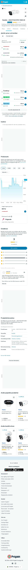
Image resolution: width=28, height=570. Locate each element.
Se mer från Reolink (5, 355)
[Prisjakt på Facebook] (12, 563)
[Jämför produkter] (25, 16)
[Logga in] (26, 2)
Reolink (13, 333)
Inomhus (18, 338)
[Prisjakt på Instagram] (15, 563)
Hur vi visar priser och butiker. (16, 116)
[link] (14, 278)
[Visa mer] (2, 48)
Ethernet (14, 346)
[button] (3, 8)
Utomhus (14, 338)
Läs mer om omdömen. (11, 235)
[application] (14, 189)
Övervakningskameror (7, 5)
